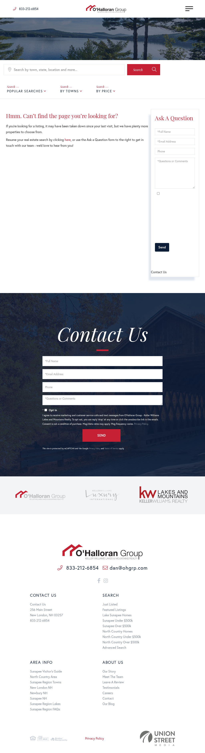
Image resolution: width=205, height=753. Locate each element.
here (68, 140)
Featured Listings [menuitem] (114, 609)
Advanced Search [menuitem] (114, 647)
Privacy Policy (162, 237)
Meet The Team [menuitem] (112, 677)
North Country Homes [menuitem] (117, 631)
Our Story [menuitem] (109, 671)
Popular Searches (25, 91)
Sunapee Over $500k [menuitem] (116, 626)
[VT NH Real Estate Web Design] (152, 738)
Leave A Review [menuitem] (113, 682)
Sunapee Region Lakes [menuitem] (45, 704)
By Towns (69, 91)
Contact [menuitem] (108, 698)
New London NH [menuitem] (41, 687)
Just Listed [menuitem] (110, 604)
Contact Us (38, 604)
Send (162, 247)
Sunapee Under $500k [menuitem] (117, 620)
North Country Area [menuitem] (43, 677)
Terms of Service (184, 258)
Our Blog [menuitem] (108, 704)
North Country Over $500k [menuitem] (120, 642)
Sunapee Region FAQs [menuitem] (45, 709)
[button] (143, 69)
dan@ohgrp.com (128, 567)
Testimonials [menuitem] (110, 687)
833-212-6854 (28, 9)
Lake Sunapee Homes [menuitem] (117, 615)
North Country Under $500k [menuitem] (121, 637)
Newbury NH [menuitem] (38, 693)
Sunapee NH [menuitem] (38, 698)
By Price (104, 91)
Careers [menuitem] (107, 693)
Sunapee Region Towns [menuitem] (45, 682)
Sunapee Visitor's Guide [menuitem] (46, 671)
